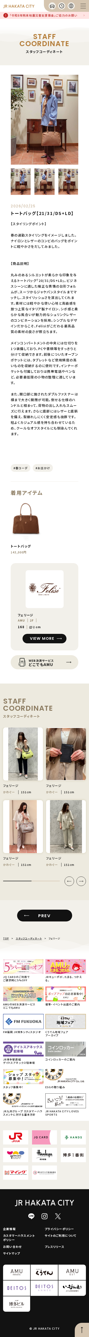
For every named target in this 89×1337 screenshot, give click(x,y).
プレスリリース (54, 1247)
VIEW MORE (42, 638)
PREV (44, 916)
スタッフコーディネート (29, 938)
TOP (6, 938)
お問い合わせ (12, 1247)
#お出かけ (43, 468)
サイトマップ (11, 1253)
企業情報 (9, 1229)
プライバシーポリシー (59, 1229)
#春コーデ (21, 468)
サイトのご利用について (61, 1235)
